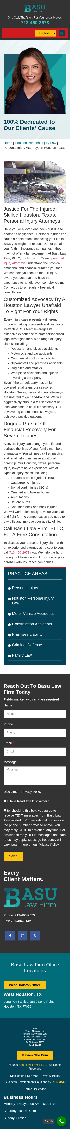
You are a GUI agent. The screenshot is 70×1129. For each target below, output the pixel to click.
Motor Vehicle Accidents (33, 613)
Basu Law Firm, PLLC (33, 1064)
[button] (62, 33)
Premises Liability (27, 634)
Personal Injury (25, 588)
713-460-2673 (35, 22)
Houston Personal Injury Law (35, 143)
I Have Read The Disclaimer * (28, 801)
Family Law (22, 655)
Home (8, 143)
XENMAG (58, 1081)
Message (10, 762)
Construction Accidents (32, 624)
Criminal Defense (27, 645)
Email (8, 743)
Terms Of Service (35, 1089)
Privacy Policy (51, 1075)
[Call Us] (61, 1121)
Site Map (32, 1075)
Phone (8, 724)
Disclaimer (17, 1075)
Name (8, 705)
